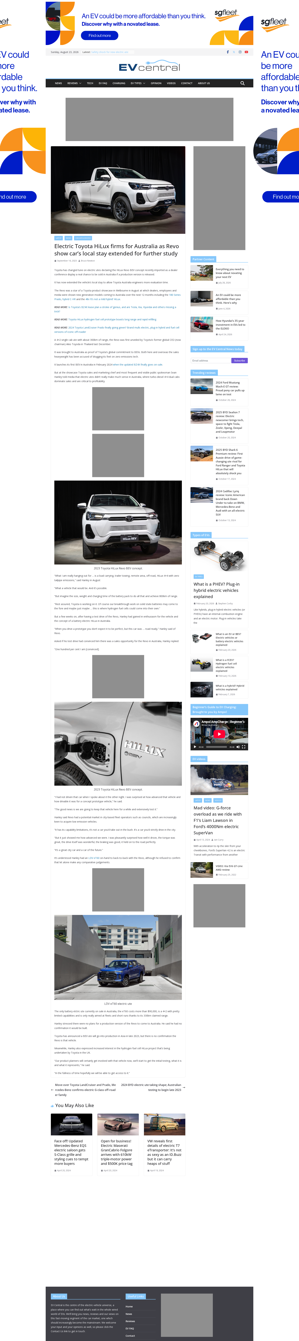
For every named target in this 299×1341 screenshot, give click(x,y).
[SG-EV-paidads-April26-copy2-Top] (149, 23)
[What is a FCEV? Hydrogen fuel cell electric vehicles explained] (202, 668)
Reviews (72, 83)
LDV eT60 (93, 858)
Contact (186, 83)
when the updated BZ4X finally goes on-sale (137, 364)
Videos (171, 83)
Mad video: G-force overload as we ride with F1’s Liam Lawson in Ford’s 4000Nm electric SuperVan (218, 820)
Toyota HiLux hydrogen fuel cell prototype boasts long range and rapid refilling (112, 319)
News (58, 83)
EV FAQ (103, 83)
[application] (219, 734)
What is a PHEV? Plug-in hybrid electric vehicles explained (217, 590)
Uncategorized (83, 238)
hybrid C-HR (69, 299)
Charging (119, 83)
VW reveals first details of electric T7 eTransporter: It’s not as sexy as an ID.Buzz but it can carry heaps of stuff (164, 1152)
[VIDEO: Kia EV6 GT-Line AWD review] (202, 870)
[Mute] (238, 747)
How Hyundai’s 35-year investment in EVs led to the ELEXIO (230, 324)
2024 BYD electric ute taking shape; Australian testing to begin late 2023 (151, 1087)
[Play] (195, 747)
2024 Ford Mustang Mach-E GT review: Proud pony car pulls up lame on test (230, 388)
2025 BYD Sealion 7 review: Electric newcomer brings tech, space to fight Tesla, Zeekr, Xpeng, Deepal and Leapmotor (230, 422)
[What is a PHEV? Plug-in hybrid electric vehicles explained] (219, 556)
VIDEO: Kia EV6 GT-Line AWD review (229, 867)
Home (129, 1306)
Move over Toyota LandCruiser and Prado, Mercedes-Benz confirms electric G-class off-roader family (85, 1090)
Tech (90, 83)
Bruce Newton (88, 260)
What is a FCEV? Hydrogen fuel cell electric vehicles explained (226, 665)
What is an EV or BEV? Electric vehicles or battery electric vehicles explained (229, 639)
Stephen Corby (225, 603)
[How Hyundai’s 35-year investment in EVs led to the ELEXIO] (202, 328)
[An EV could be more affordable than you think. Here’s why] (202, 303)
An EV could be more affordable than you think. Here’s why (228, 298)
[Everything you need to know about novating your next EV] (202, 277)
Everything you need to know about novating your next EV (230, 273)
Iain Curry (218, 839)
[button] (79, 83)
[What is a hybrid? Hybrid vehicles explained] (202, 690)
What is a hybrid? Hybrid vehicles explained (230, 687)
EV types (136, 83)
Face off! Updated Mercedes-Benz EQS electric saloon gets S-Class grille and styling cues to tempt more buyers (71, 1152)
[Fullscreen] (243, 747)
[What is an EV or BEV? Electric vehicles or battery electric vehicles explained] (202, 642)
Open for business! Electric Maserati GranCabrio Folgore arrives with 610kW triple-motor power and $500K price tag (117, 1152)
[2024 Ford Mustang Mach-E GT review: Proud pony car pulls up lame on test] (202, 392)
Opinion (156, 83)
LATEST (58, 238)
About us (204, 83)
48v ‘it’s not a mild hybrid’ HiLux (102, 299)
